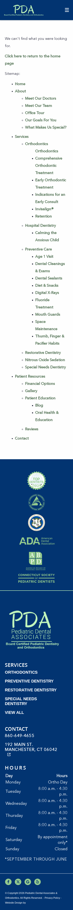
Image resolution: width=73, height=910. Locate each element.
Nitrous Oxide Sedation (45, 360)
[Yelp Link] (37, 882)
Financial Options (40, 384)
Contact (22, 438)
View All (14, 712)
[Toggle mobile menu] (67, 10)
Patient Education (40, 398)
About (20, 91)
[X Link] (18, 882)
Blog (39, 405)
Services (22, 137)
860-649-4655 (19, 736)
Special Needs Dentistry (45, 367)
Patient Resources (30, 376)
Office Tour (34, 113)
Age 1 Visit (44, 256)
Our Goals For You (40, 120)
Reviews (31, 429)
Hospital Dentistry (40, 226)
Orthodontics (36, 144)
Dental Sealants (48, 278)
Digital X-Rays (47, 293)
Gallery (31, 391)
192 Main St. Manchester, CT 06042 (31, 747)
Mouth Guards (47, 314)
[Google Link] (28, 882)
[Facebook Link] (8, 882)
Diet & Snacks (46, 285)
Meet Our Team (38, 106)
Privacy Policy (52, 898)
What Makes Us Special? (46, 127)
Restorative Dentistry (43, 353)
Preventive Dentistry (29, 681)
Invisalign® (44, 209)
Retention (43, 216)
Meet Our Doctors (40, 98)
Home (20, 84)
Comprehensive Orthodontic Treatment (48, 166)
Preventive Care (38, 249)
